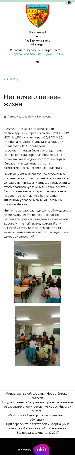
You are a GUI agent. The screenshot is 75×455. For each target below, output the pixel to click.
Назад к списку (10, 78)
